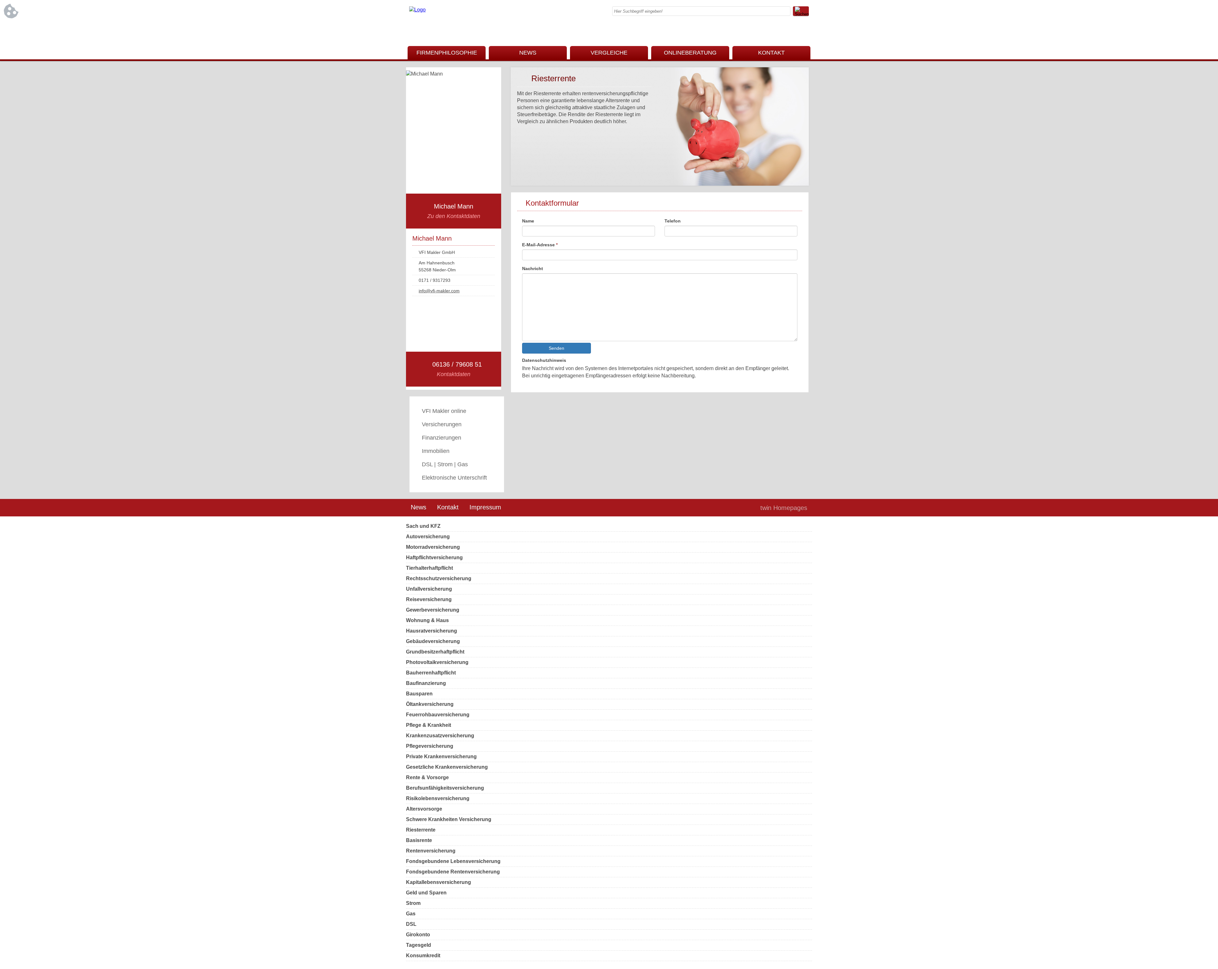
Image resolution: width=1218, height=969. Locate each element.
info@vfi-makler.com (439, 290)
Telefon (673, 220)
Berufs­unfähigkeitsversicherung (445, 788)
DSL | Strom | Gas (445, 464)
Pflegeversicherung (429, 746)
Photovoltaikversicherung (437, 662)
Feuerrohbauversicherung (437, 714)
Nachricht (532, 268)
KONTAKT (771, 53)
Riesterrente (420, 830)
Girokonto (418, 934)
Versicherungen (442, 424)
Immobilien (435, 451)
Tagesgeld (418, 945)
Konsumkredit (423, 955)
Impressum (485, 507)
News (418, 507)
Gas (411, 913)
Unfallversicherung (429, 589)
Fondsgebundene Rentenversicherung (453, 871)
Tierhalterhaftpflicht (429, 568)
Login (742, 507)
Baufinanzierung (426, 683)
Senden (556, 348)
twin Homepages (783, 507)
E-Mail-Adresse (540, 244)
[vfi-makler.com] (417, 9)
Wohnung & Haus (427, 620)
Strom (413, 903)
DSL (411, 924)
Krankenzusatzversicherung (440, 735)
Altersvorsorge (424, 809)
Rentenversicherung (430, 850)
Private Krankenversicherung (441, 756)
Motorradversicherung (433, 547)
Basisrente (419, 840)
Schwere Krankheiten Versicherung (448, 819)
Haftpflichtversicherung (434, 557)
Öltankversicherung (430, 704)
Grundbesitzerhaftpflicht (435, 651)
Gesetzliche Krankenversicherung (447, 767)
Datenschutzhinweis (544, 360)
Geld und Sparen (426, 892)
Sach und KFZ (423, 526)
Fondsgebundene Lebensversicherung (453, 861)
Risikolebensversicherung (437, 798)
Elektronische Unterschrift (454, 478)
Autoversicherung (428, 536)
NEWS (527, 53)
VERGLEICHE (609, 53)
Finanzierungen (441, 438)
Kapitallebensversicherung (438, 882)
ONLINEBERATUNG (690, 53)
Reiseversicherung (429, 599)
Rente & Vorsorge (427, 777)
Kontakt (448, 507)
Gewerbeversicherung (432, 610)
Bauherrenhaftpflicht (431, 672)
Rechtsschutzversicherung (438, 578)
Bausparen (419, 693)
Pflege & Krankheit (428, 725)
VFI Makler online (444, 411)
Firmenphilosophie (446, 53)
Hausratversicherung (431, 631)
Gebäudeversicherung (433, 641)
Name (528, 220)
